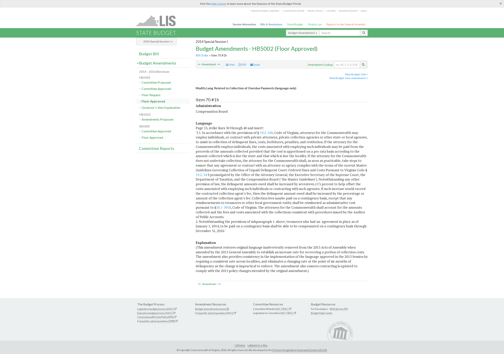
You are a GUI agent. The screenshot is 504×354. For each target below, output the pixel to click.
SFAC (285, 309)
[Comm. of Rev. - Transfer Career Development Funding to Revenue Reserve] (199, 64)
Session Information (244, 24)
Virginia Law (315, 24)
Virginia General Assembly (265, 11)
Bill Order (202, 55)
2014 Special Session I (157, 41)
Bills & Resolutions (271, 24)
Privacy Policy (315, 11)
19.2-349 (266, 132)
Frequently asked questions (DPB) (156, 321)
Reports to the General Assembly (345, 24)
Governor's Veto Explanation (161, 107)
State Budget (295, 24)
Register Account (348, 11)
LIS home (331, 11)
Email (256, 64)
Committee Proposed (156, 82)
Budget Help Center (322, 313)
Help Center (218, 3)
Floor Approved (153, 101)
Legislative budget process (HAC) (155, 309)
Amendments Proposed (157, 119)
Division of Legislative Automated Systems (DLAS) (299, 350)
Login (364, 11)
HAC (278, 309)
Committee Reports (156, 148)
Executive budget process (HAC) (154, 313)
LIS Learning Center (293, 11)
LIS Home (240, 345)
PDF (243, 64)
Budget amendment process (210, 309)
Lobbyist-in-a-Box (257, 345)
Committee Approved (156, 88)
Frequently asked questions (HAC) (214, 313)
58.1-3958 (223, 207)
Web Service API (339, 309)
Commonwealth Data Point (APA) (155, 317)
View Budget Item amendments (348, 78)
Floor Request (151, 95)
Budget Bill (149, 53)
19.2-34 (201, 174)
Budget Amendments (302, 32)
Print (231, 64)
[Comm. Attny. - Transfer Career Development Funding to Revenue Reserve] (218, 64)
